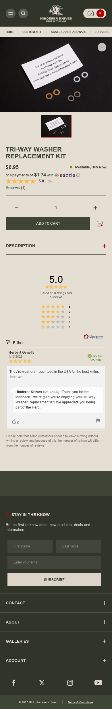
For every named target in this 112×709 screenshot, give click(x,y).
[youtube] (98, 683)
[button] (56, 174)
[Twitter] (42, 683)
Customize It (32, 31)
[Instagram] (70, 683)
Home (10, 31)
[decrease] (12, 207)
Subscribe (54, 580)
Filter (17, 342)
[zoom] (102, 47)
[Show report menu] (98, 421)
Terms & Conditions (80, 702)
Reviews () (15, 188)
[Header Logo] (56, 13)
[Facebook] (14, 683)
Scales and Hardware (69, 31)
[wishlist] (99, 223)
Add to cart (48, 224)
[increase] (100, 207)
